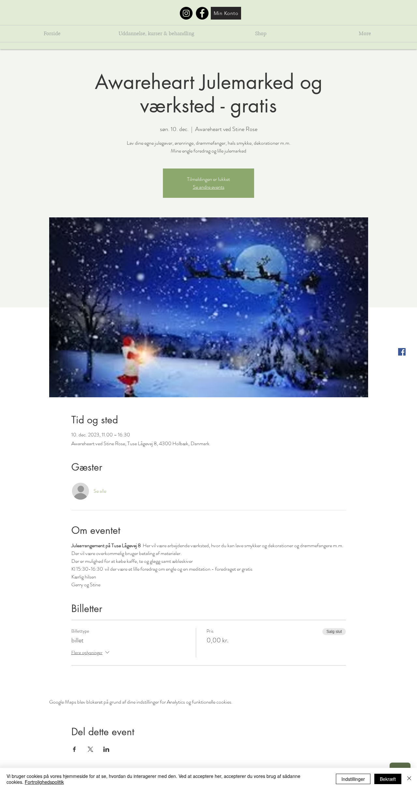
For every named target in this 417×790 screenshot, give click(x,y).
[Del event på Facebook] (74, 749)
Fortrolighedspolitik (44, 782)
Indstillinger (353, 779)
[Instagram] (186, 13)
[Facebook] (202, 13)
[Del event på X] (90, 749)
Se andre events (208, 187)
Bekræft (388, 779)
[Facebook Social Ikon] (402, 352)
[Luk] (409, 779)
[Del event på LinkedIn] (106, 749)
